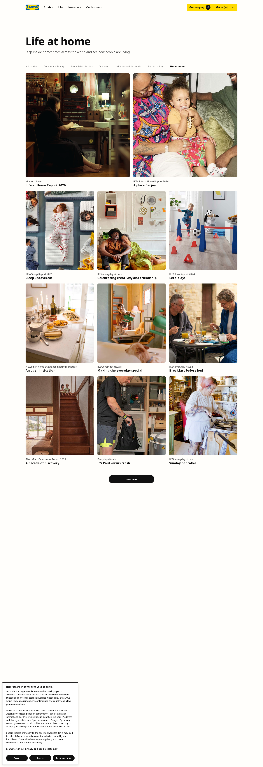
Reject (40, 758)
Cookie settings (63, 758)
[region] (40, 723)
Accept (17, 758)
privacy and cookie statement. (42, 748)
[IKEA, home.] (32, 7)
